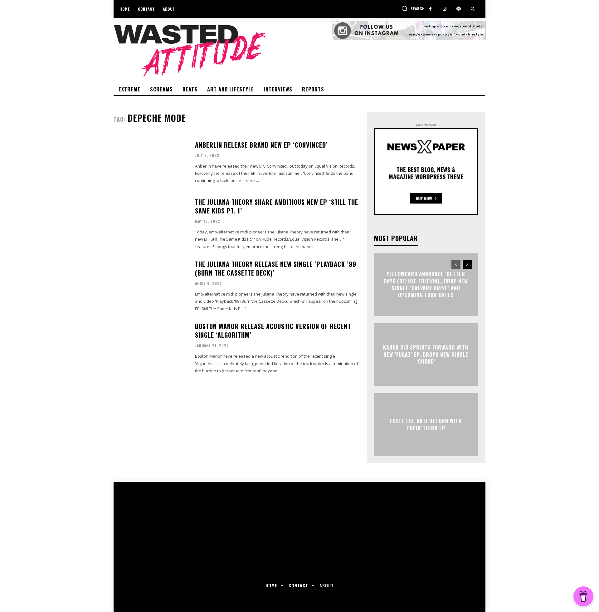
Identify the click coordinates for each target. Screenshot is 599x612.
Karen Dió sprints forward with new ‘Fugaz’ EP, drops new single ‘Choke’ (426, 354)
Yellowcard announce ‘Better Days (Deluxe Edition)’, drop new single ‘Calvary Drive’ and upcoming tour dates (426, 284)
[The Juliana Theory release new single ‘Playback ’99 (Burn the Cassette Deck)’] (150, 285)
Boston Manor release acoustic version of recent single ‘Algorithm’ (273, 330)
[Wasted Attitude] (223, 50)
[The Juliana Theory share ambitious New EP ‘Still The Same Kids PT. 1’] (150, 223)
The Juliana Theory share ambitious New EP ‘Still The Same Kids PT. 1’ (276, 206)
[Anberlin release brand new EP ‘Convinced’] (150, 162)
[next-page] (467, 264)
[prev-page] (455, 264)
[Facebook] (430, 8)
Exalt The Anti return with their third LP (426, 424)
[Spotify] (458, 8)
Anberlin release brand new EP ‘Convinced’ (261, 144)
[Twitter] (472, 8)
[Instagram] (444, 8)
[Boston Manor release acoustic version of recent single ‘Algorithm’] (150, 347)
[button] (413, 8)
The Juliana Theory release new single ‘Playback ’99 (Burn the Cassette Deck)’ (275, 268)
